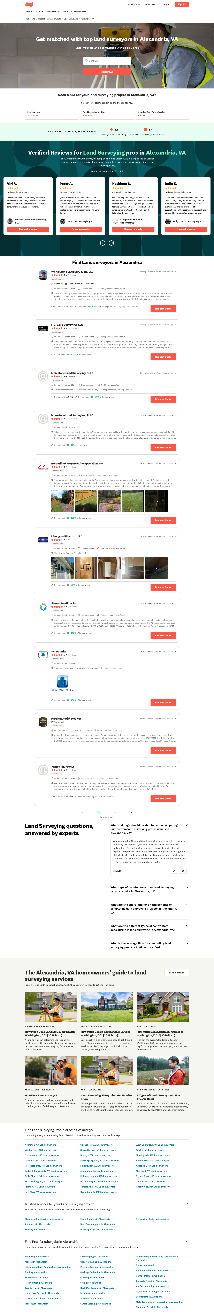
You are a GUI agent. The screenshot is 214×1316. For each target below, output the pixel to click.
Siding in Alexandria (90, 1282)
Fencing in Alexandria (36, 1229)
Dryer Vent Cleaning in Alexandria (153, 1291)
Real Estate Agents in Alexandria (97, 1224)
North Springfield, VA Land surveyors (99, 1160)
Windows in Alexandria (92, 1298)
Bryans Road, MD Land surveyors (153, 1176)
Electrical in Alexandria (37, 1277)
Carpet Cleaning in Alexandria (96, 1261)
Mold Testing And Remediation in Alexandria (159, 1301)
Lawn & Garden (53, 11)
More (65, 11)
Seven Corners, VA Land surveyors (98, 1150)
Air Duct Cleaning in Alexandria (152, 1286)
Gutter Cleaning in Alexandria (95, 1303)
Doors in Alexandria (146, 1265)
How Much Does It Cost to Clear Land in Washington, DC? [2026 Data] (105, 1033)
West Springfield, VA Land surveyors (155, 1144)
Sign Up (182, 4)
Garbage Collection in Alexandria (97, 1272)
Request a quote (28, 228)
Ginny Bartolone (146, 1090)
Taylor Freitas (89, 1026)
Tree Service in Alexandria (38, 1288)
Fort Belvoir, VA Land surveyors (97, 1165)
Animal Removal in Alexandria (152, 1270)
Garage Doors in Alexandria (150, 1275)
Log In (166, 4)
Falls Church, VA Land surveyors (42, 1176)
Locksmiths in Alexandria (149, 1296)
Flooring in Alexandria (36, 1303)
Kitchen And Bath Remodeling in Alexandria (48, 1267)
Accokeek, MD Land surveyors (152, 1165)
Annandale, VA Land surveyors (96, 1171)
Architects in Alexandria (37, 1224)
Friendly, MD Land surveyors (40, 1186)
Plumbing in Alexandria (37, 1256)
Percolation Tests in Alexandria (152, 1219)
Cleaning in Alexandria (92, 1277)
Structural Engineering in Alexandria (44, 1219)
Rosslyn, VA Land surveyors (95, 1155)
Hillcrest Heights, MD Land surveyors (100, 1176)
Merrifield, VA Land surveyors (151, 1171)
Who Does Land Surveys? (41, 1095)
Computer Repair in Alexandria (152, 1307)
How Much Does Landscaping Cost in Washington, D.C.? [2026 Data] (160, 1033)
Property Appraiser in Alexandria (97, 1229)
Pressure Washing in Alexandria (96, 1267)
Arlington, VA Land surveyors (40, 1144)
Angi (139, 1026)
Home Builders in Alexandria (95, 1219)
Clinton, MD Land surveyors (150, 1181)
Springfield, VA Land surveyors (96, 1144)
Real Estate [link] (30, 18)
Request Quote (163, 308)
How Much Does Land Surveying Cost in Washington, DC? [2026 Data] (50, 1033)
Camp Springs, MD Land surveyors (98, 1191)
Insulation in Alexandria (92, 1293)
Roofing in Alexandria (36, 1272)
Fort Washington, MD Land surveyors (44, 1181)
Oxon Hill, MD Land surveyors (40, 1160)
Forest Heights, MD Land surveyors (43, 1165)
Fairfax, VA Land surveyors (150, 1150)
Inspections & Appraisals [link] (49, 18)
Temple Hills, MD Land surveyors (97, 1186)
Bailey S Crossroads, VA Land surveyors (46, 1171)
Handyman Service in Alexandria (42, 1293)
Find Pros (107, 72)
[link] (10, 221)
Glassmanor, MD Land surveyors (42, 1155)
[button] (62, 501)
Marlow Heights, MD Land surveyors (99, 1181)
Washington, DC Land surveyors (42, 1150)
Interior (29, 11)
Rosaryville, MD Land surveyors (153, 1186)
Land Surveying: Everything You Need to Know (106, 1097)
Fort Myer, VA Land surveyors (40, 1191)
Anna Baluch (32, 1090)
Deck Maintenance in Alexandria (97, 1288)
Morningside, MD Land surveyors (153, 1155)
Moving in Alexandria (36, 1261)
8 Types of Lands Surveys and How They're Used (158, 1097)
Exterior (39, 11)
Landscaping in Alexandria (94, 1256)
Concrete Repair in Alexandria (151, 1281)
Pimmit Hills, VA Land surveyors (153, 1160)
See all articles (176, 972)
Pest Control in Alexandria (38, 1282)
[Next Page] (131, 812)
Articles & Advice (78, 11)
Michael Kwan (32, 1026)
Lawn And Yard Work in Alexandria (43, 1298)
